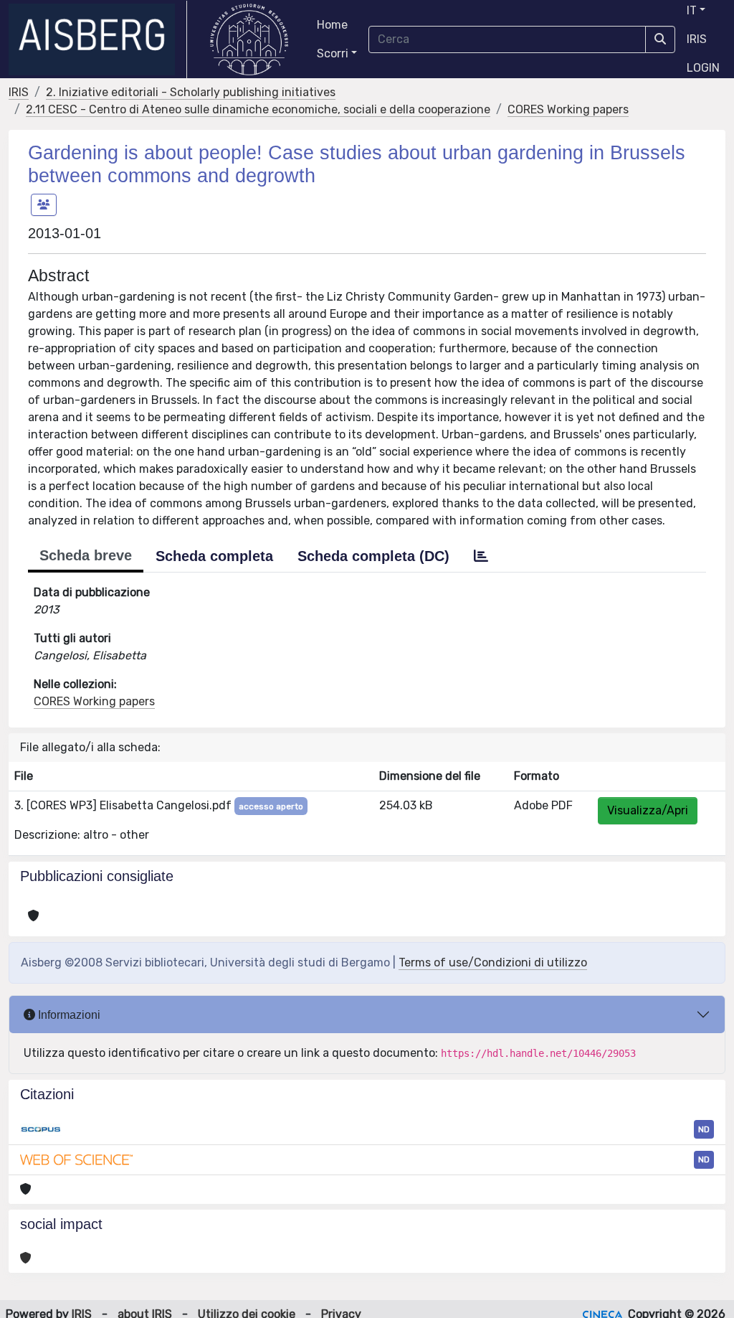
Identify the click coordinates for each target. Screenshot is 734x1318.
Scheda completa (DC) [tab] (373, 556)
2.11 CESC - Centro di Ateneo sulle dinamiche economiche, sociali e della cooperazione (258, 109)
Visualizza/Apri (647, 810)
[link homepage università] (249, 39)
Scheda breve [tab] (85, 555)
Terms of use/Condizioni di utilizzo (493, 962)
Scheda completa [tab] (214, 556)
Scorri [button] (332, 53)
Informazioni (67, 1015)
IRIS (697, 39)
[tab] (481, 556)
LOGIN (703, 68)
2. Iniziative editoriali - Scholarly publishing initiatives (190, 92)
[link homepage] (98, 39)
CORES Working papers (568, 109)
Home (332, 25)
